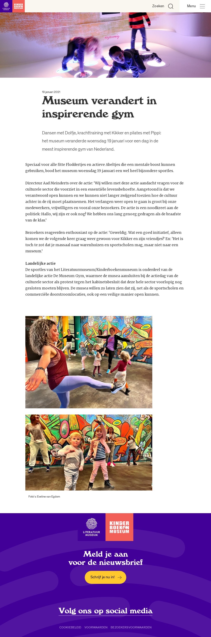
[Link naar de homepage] (12, 6)
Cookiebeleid (70, 627)
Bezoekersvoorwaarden (131, 627)
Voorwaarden (96, 627)
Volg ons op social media (105, 611)
